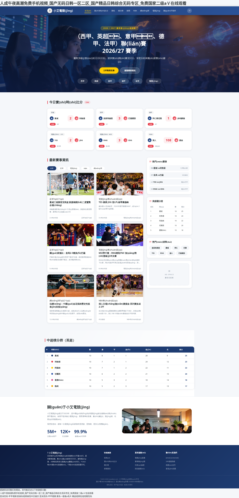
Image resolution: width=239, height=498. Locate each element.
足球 (61, 168)
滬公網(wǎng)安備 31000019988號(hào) (129, 482)
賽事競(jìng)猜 (140, 461)
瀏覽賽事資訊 (130, 70)
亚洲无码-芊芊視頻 (8, 496)
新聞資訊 (107, 468)
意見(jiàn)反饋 (171, 468)
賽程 (113, 10)
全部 (51, 168)
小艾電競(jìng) (61, 11)
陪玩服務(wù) (140, 468)
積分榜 (120, 10)
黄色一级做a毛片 (64, 496)
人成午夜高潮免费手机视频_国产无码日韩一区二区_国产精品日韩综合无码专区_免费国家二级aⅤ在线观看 (93, 3)
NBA (135, 10)
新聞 (128, 10)
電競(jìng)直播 (140, 458)
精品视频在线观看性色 (82, 496)
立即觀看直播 (109, 70)
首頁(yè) (88, 10)
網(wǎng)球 (144, 10)
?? (189, 10)
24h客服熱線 (170, 461)
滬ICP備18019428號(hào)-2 (105, 482)
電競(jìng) (156, 10)
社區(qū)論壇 (139, 465)
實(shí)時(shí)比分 (101, 10)
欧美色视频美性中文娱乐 (28, 496)
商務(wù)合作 (171, 465)
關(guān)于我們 (169, 10)
